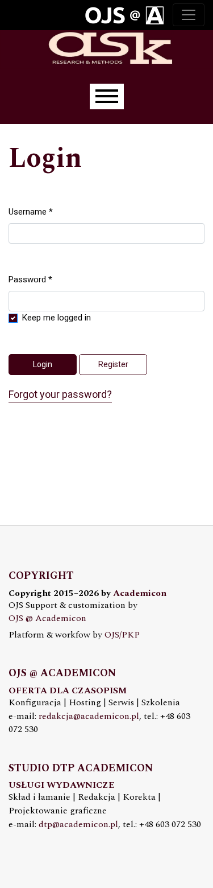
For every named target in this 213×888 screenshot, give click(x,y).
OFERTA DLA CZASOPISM (68, 690)
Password (30, 279)
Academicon (139, 593)
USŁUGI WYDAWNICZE (62, 785)
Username (31, 211)
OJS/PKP (122, 635)
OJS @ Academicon (47, 618)
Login (42, 364)
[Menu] (107, 96)
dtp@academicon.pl (78, 824)
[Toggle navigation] (188, 14)
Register (113, 364)
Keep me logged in (56, 318)
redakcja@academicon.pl (89, 716)
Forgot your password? (60, 394)
